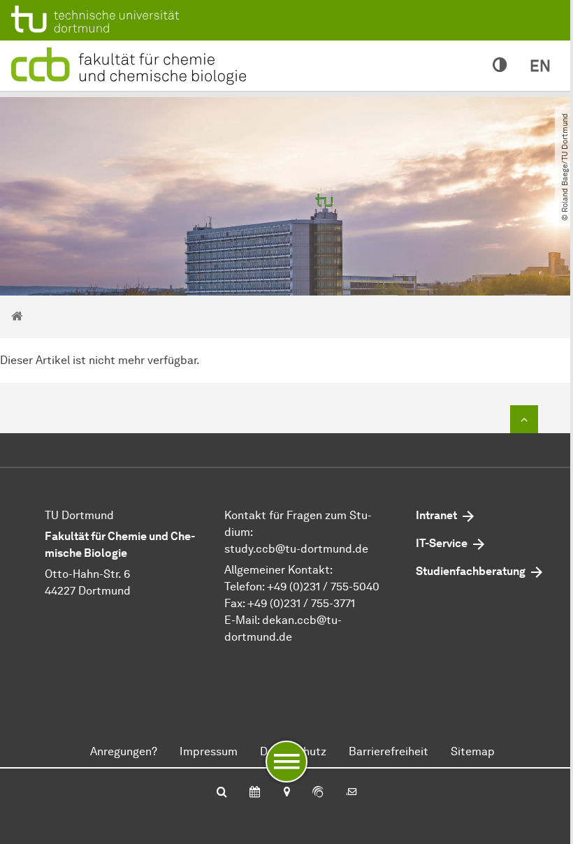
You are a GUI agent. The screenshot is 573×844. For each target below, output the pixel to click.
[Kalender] (254, 793)
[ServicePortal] (318, 793)
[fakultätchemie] (131, 64)
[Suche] (221, 793)
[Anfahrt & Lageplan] (286, 793)
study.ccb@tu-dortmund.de (296, 548)
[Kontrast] (499, 65)
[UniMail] (351, 793)
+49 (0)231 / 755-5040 (323, 586)
